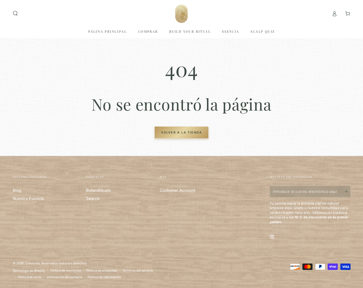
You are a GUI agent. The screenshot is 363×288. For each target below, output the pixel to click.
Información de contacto (64, 277)
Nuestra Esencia (28, 198)
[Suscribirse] (344, 191)
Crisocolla (32, 263)
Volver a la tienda (181, 132)
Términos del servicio (137, 270)
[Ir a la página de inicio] (181, 13)
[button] (15, 13)
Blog (17, 190)
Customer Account (177, 190)
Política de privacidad (101, 270)
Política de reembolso (65, 270)
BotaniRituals (98, 190)
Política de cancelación (104, 277)
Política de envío (30, 277)
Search (93, 198)
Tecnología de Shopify (29, 271)
